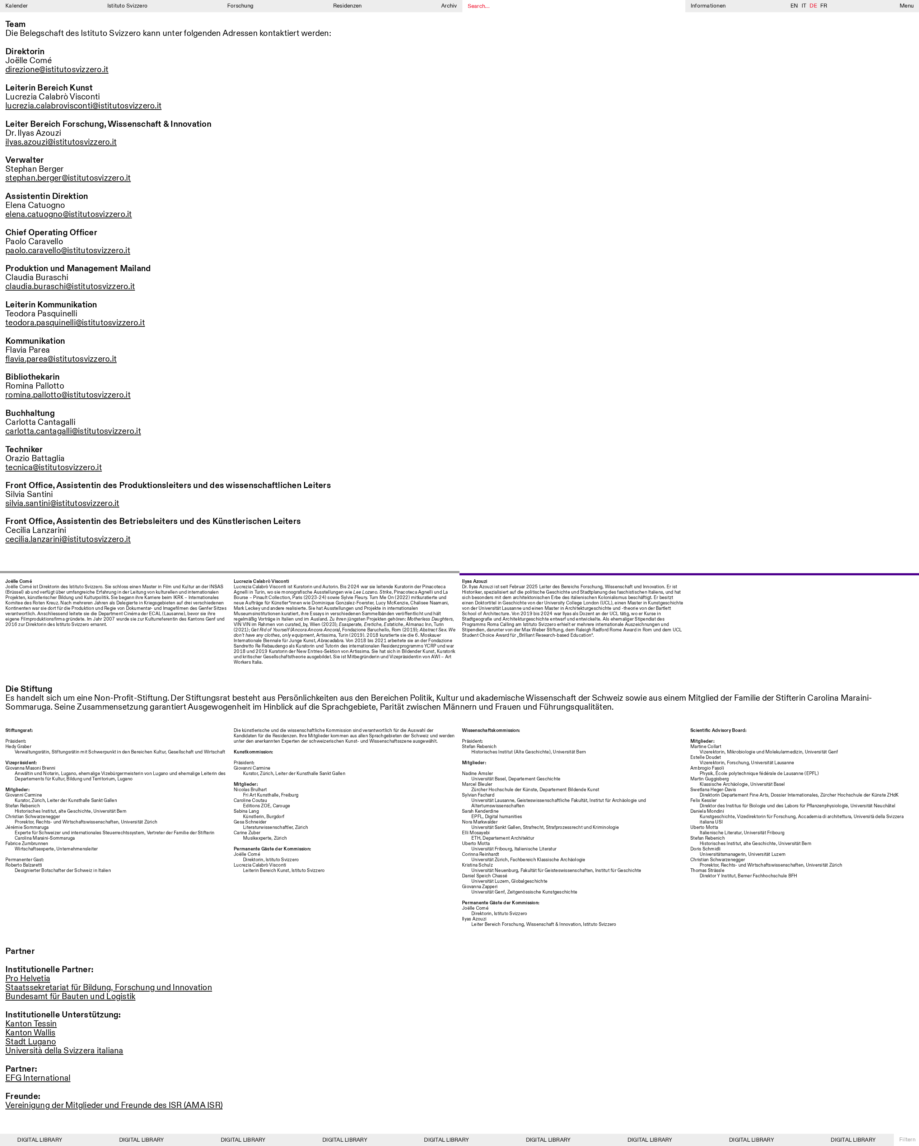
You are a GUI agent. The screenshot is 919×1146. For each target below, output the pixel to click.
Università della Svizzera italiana (64, 1051)
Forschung (240, 6)
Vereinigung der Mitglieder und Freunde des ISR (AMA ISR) (114, 1105)
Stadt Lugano (30, 1042)
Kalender (16, 6)
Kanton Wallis (30, 1033)
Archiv (449, 6)
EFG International (37, 1078)
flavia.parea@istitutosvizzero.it (61, 359)
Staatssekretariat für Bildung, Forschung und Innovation (108, 988)
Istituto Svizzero (127, 6)
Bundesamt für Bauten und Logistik (70, 997)
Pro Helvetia (27, 979)
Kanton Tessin (31, 1024)
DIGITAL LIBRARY (29, 1140)
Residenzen (347, 6)
